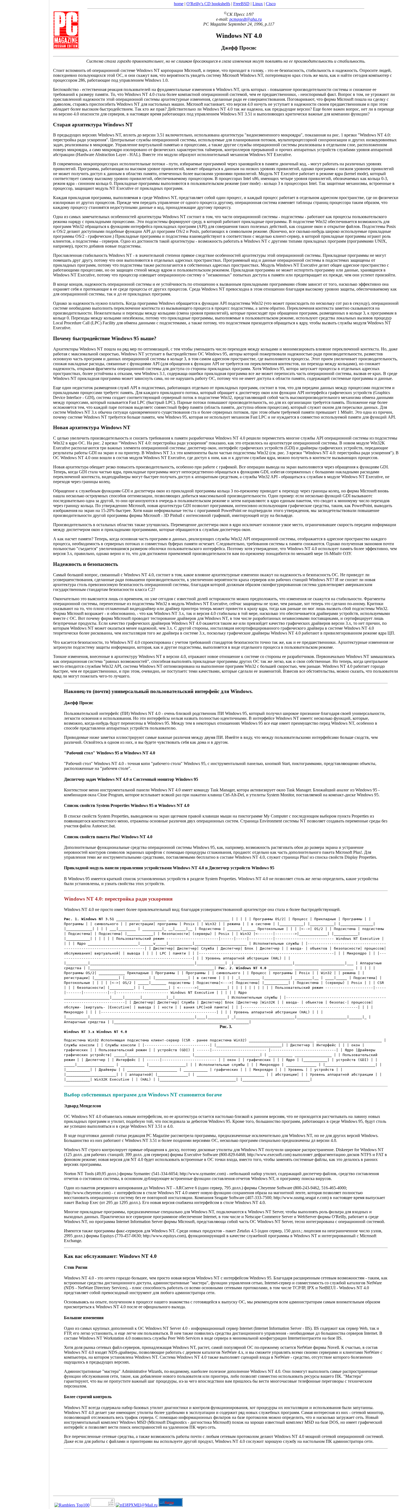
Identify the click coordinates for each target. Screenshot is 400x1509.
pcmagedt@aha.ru (245, 19)
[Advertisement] (24, 752)
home (178, 3)
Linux (258, 3)
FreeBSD (241, 3)
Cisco (271, 3)
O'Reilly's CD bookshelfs (208, 3)
